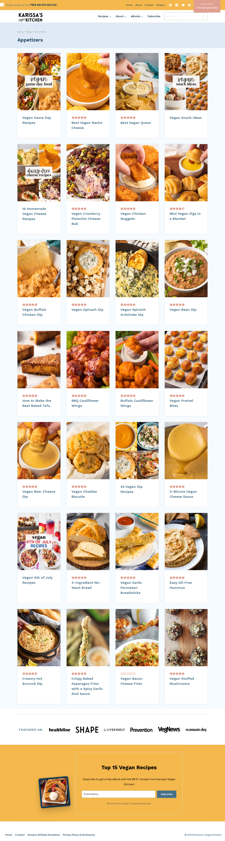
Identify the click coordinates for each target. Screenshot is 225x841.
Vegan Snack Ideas (186, 118)
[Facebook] (170, 5)
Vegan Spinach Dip (87, 310)
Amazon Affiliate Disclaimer (44, 834)
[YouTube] (183, 5)
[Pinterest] (189, 5)
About (138, 5)
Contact (149, 5)
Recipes (160, 5)
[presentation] (38, 81)
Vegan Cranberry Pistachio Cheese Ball (85, 219)
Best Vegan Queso (135, 123)
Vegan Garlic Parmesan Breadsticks (131, 588)
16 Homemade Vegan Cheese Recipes (34, 214)
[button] (73, 117)
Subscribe (154, 16)
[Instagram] (176, 5)
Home (129, 5)
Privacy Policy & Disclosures (79, 834)
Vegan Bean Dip (183, 310)
